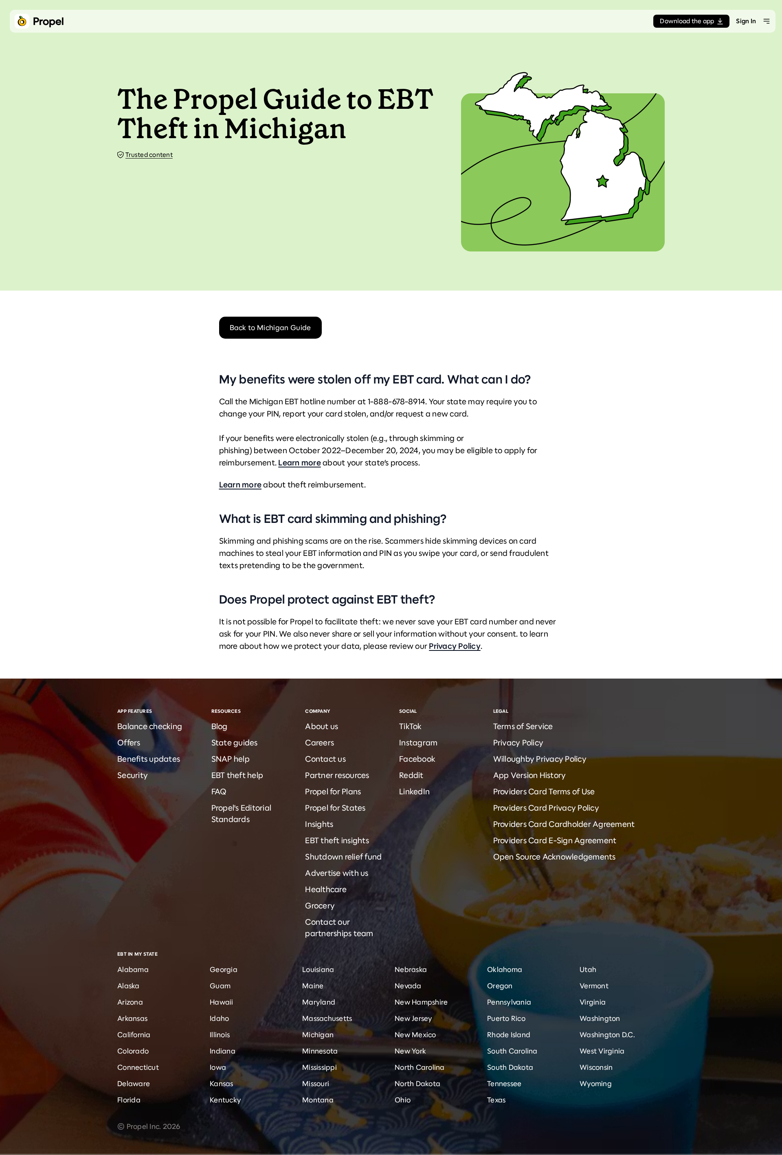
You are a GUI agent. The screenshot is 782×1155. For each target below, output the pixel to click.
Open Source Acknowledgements (554, 857)
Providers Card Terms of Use (544, 792)
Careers (319, 743)
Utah (588, 969)
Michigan (318, 1034)
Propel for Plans (333, 792)
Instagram (418, 743)
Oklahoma (504, 969)
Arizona (130, 1002)
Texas (496, 1099)
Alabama (133, 969)
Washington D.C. (607, 1034)
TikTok (410, 726)
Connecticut (138, 1067)
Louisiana (318, 969)
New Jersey (414, 1018)
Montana (318, 1099)
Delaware (133, 1083)
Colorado (133, 1051)
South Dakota (510, 1067)
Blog (219, 726)
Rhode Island (508, 1034)
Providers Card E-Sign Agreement (555, 840)
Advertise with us (336, 873)
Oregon (500, 985)
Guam (220, 985)
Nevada (408, 985)
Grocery (320, 906)
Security (132, 775)
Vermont (594, 985)
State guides (234, 743)
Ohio (403, 1099)
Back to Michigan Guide (270, 327)
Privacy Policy (455, 646)
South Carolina (512, 1051)
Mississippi (319, 1067)
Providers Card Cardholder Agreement (564, 824)
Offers (129, 743)
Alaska (128, 985)
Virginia (593, 1002)
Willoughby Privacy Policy (539, 759)
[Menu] (766, 21)
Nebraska (411, 969)
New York (410, 1051)
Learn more (299, 463)
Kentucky (225, 1099)
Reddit (411, 775)
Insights (319, 824)
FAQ (219, 792)
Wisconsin (596, 1067)
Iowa (218, 1067)
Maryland (318, 1002)
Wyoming (596, 1083)
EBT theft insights (337, 840)
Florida (129, 1099)
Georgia (223, 969)
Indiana (222, 1051)
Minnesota (320, 1051)
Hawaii (221, 1002)
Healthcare (326, 889)
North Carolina (420, 1067)
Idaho (219, 1018)
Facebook (417, 759)
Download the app (687, 21)
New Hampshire (421, 1002)
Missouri (315, 1083)
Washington (600, 1018)
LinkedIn (414, 792)
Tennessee (504, 1083)
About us (321, 726)
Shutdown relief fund (343, 857)
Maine (312, 985)
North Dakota (417, 1083)
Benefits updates (148, 759)
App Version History (529, 775)
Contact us (325, 759)
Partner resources (337, 775)
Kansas (221, 1083)
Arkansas (132, 1018)
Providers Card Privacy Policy (546, 808)
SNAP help (230, 759)
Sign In (746, 21)
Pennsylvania (509, 1002)
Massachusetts (327, 1018)
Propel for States (335, 808)
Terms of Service (523, 726)
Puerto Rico (506, 1018)
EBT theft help (237, 775)
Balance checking (149, 726)
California (134, 1034)
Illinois (220, 1034)
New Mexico (415, 1034)
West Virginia (602, 1051)
